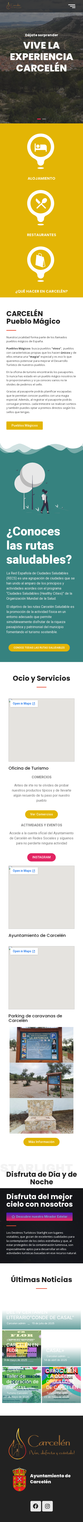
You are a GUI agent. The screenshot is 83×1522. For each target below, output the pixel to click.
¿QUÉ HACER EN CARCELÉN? (41, 291)
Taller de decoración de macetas (22, 1381)
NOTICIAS (13, 1301)
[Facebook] (35, 1506)
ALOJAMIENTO (41, 178)
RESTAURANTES (41, 234)
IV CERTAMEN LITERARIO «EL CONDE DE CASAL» (62, 1342)
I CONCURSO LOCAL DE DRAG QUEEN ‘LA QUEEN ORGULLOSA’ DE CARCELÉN (62, 1373)
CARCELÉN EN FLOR (22, 1347)
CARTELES (14, 1340)
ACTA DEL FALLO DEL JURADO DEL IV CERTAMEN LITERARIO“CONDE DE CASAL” (40, 1312)
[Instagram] (47, 1506)
